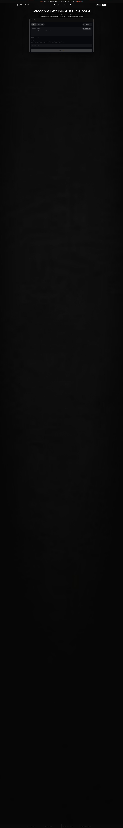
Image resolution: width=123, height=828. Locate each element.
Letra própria (40, 24)
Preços (65, 4)
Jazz (56, 42)
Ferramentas (57, 4)
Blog (71, 4)
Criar (104, 4)
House (60, 42)
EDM (44, 42)
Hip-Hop (36, 42)
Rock (41, 42)
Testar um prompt (87, 28)
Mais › (64, 42)
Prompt (33, 24)
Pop (32, 42)
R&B (52, 42)
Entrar (98, 4)
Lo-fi (48, 42)
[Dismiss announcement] (101, 1)
